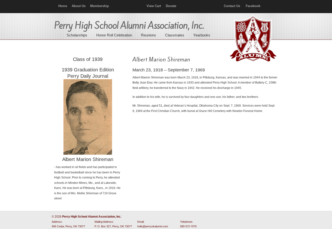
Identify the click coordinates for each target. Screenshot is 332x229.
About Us (79, 6)
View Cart (154, 6)
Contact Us (232, 6)
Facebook (253, 6)
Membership (99, 6)
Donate (171, 6)
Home (62, 6)
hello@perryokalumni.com (152, 226)
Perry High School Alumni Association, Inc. (252, 39)
